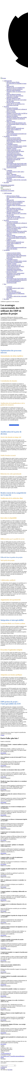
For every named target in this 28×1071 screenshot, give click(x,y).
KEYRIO (10, 1069)
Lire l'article (3, 753)
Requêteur (18, 165)
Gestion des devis (11, 151)
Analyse (11, 143)
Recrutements (17, 1056)
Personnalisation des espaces (13, 163)
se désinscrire (4, 1067)
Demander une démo (14, 425)
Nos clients (6, 182)
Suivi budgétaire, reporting (14, 148)
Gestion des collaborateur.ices (13, 160)
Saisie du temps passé (16, 140)
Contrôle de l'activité (18, 155)
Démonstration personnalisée (7, 185)
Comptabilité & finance (12, 144)
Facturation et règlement (12, 146)
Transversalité (10, 162)
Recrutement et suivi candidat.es (14, 158)
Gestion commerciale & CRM (14, 150)
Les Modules (7, 136)
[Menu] (1, 77)
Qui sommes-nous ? (5, 1056)
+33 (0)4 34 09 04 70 (6, 1053)
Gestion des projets (11, 139)
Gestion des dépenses (14, 147)
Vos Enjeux (6, 106)
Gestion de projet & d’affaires (14, 137)
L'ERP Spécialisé (8, 80)
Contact (2, 735)
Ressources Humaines (12, 156)
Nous (5, 169)
